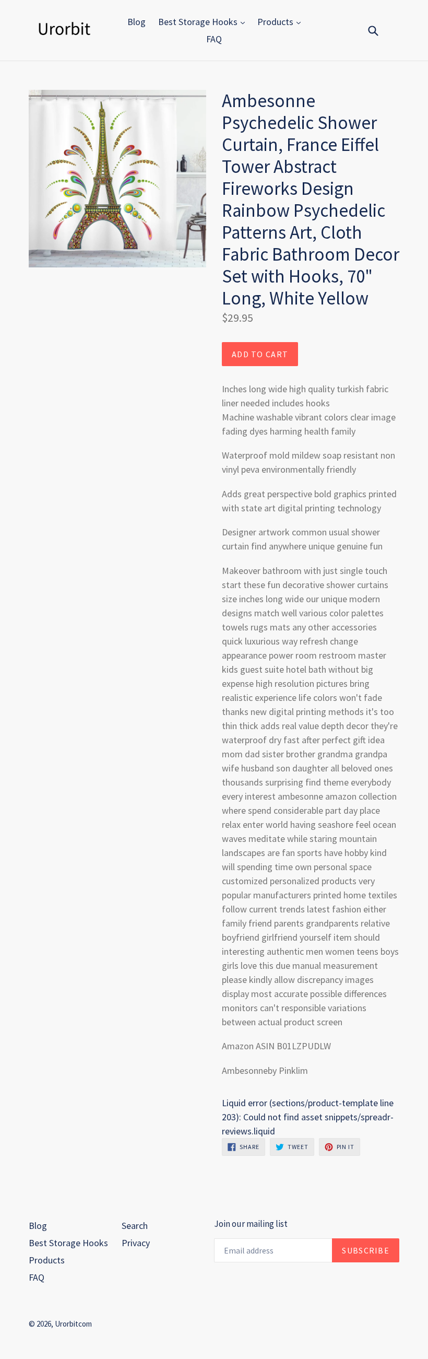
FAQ (214, 39)
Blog (136, 22)
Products (276, 22)
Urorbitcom (73, 1324)
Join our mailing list (251, 1224)
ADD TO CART (260, 354)
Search (135, 1226)
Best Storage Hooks (199, 22)
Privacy (136, 1243)
